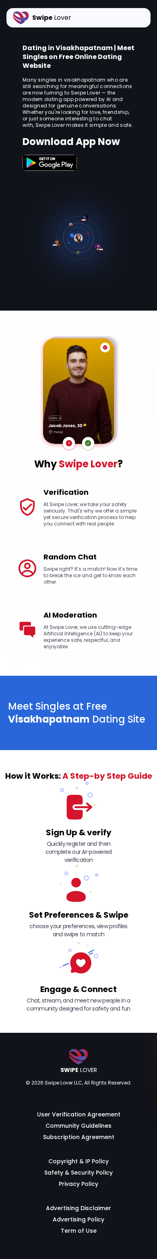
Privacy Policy (78, 1184)
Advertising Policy (78, 1219)
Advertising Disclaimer (78, 1208)
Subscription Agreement (78, 1137)
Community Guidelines (78, 1126)
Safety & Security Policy (78, 1173)
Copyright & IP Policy (78, 1161)
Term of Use (79, 1231)
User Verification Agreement (78, 1114)
